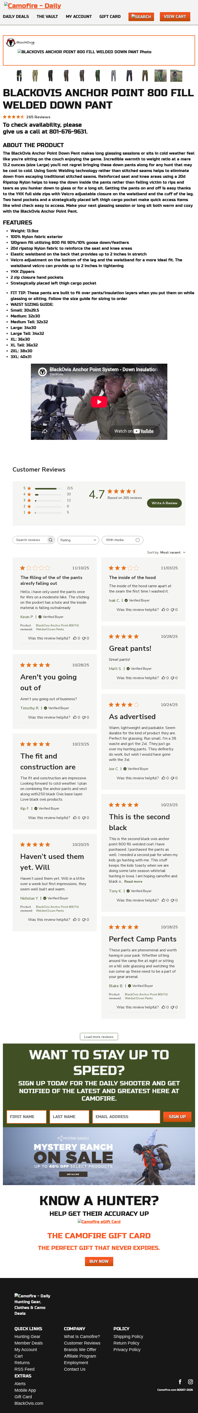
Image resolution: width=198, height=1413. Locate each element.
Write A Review (164, 503)
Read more (133, 881)
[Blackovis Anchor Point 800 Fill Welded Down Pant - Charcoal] (129, 76)
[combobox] (78, 540)
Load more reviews (98, 1037)
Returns (22, 1362)
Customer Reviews (82, 1343)
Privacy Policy (127, 1349)
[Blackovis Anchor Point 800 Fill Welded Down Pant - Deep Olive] (98, 76)
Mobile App (25, 1390)
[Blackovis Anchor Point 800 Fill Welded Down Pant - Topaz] (35, 76)
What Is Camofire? (82, 1336)
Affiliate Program (80, 1356)
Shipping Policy (128, 1336)
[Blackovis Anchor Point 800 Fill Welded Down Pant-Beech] (145, 76)
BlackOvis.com (28, 1403)
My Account (79, 16)
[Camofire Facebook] (180, 1381)
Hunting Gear (27, 1336)
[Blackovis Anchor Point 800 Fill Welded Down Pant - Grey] (113, 76)
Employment (76, 1362)
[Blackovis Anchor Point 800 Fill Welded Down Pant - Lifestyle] (161, 76)
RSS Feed (24, 1369)
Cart (18, 1356)
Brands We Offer (80, 1349)
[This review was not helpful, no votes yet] (83, 638)
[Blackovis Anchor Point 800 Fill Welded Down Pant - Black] (51, 76)
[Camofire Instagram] (190, 1381)
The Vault (47, 16)
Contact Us (74, 1369)
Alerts (20, 1383)
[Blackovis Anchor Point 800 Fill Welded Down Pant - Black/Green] (19, 76)
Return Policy (126, 1343)
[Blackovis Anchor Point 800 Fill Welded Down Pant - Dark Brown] (66, 76)
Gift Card (110, 16)
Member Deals (28, 1343)
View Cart (175, 16)
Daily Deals (16, 16)
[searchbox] (29, 540)
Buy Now (99, 1261)
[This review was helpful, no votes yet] (75, 638)
